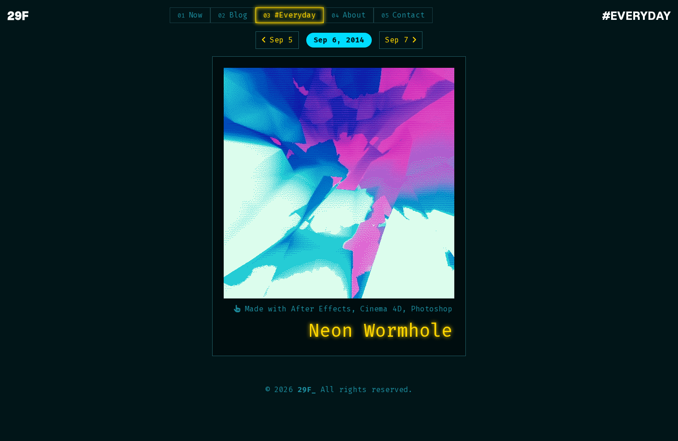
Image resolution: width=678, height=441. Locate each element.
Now (195, 15)
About (354, 15)
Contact (409, 15)
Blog (238, 15)
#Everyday (295, 15)
